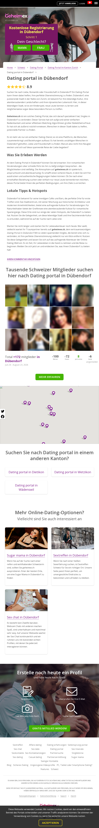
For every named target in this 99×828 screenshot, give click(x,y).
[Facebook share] (2, 416)
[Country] (90, 2)
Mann (22, 48)
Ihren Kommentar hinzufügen (23, 259)
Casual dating (35, 757)
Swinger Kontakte (49, 761)
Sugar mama (77, 757)
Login (82, 3)
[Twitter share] (2, 411)
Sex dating (18, 757)
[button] (46, 426)
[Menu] (96, 3)
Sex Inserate (78, 749)
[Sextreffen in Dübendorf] (73, 538)
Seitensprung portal (77, 744)
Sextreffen (18, 744)
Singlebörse (77, 753)
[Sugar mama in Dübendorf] (26, 538)
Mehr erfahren (49, 377)
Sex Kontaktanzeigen (35, 753)
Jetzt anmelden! (67, 3)
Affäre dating (35, 744)
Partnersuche (56, 753)
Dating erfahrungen (57, 744)
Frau (41, 48)
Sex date (35, 749)
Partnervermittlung (56, 757)
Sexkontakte (18, 753)
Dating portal (56, 749)
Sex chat (18, 749)
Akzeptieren (50, 823)
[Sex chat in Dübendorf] (26, 600)
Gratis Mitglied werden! (49, 728)
